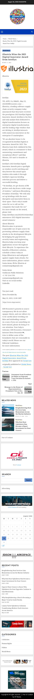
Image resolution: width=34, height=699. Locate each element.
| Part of (24, 695)
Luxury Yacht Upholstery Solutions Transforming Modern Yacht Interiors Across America (15, 608)
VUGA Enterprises (12, 507)
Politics (4, 648)
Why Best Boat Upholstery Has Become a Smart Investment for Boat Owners (23, 426)
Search (6, 474)
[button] (2, 32)
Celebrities (5, 640)
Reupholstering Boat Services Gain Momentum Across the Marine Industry (23, 411)
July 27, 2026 (20, 416)
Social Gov (27, 361)
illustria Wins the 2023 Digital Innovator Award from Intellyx (15, 358)
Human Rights (7, 643)
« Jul (3, 545)
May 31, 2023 (7, 62)
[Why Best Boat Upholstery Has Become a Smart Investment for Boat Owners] (8, 425)
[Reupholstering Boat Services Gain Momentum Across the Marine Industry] (8, 410)
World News (6, 50)
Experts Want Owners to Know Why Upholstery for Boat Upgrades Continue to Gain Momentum (16, 589)
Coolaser (19, 465)
